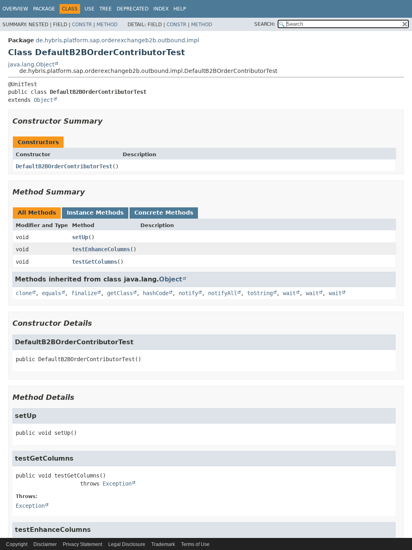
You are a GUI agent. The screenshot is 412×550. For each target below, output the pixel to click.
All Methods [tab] (37, 212)
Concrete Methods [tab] (163, 212)
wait (289, 293)
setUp (80, 237)
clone (24, 293)
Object (43, 100)
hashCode (156, 293)
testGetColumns (94, 261)
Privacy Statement (82, 544)
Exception (117, 483)
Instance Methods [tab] (95, 212)
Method (107, 24)
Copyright (16, 544)
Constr (82, 24)
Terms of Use (195, 544)
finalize (84, 293)
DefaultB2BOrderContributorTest (64, 166)
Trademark (163, 544)
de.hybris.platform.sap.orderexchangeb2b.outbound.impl (117, 40)
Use (89, 9)
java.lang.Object (31, 64)
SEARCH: (264, 24)
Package (44, 9)
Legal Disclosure (126, 544)
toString (260, 293)
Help (179, 9)
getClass (120, 293)
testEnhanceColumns (101, 249)
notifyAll (222, 293)
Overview (15, 9)
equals (51, 293)
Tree (105, 9)
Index (161, 9)
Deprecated (132, 9)
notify (188, 293)
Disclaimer (45, 544)
